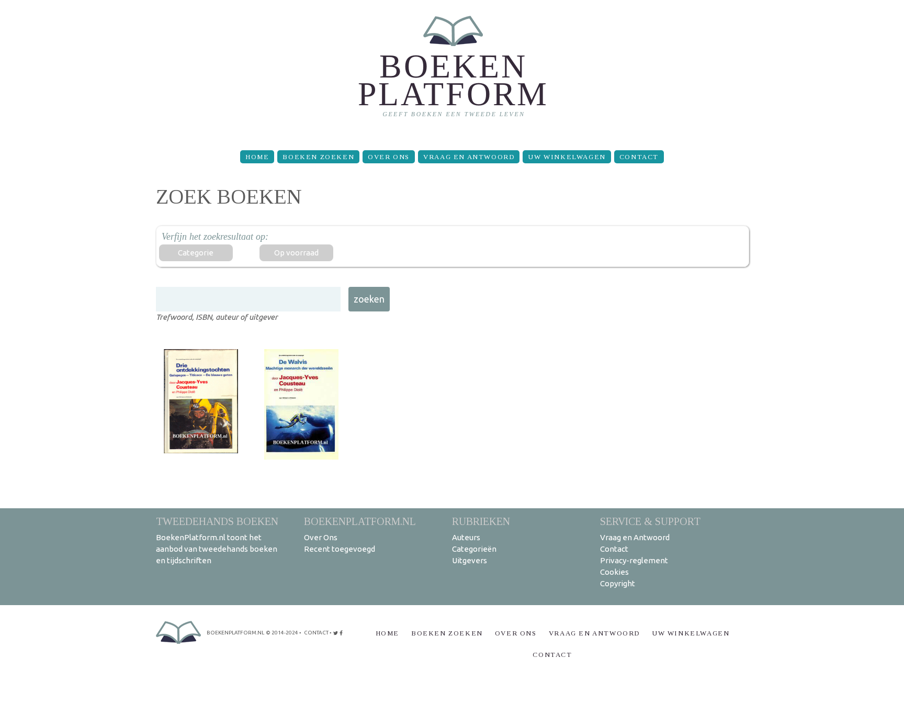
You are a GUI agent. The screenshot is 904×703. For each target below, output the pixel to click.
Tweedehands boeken (217, 521)
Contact (639, 157)
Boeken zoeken (318, 157)
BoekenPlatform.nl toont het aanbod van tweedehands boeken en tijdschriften (216, 549)
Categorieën (474, 548)
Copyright (617, 583)
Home (257, 157)
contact (316, 632)
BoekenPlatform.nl (360, 521)
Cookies (614, 571)
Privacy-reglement (634, 560)
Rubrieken (481, 521)
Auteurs (466, 537)
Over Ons (389, 157)
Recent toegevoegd (339, 548)
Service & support (650, 521)
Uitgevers (469, 560)
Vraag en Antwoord (468, 157)
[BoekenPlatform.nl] (452, 70)
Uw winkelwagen (566, 157)
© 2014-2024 (282, 632)
